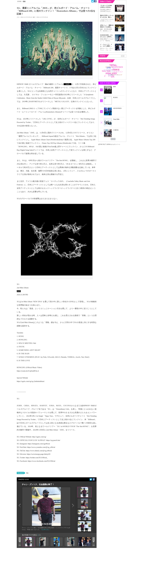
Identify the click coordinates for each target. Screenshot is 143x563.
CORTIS (116, 130)
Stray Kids (116, 119)
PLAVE (115, 97)
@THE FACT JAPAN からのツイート (109, 144)
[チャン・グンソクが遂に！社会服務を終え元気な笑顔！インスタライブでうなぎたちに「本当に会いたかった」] (46, 525)
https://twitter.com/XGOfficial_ (37, 458)
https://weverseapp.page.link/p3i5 (38, 454)
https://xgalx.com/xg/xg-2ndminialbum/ (30, 381)
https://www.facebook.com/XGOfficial (41, 461)
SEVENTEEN (117, 108)
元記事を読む (45, 529)
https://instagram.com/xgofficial (39, 444)
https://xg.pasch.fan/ (53, 440)
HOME (19, 1)
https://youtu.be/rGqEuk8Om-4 (28, 371)
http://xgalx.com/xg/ (39, 437)
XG (27, 473)
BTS (114, 86)
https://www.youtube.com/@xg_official (41, 447)
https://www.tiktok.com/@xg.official (39, 451)
